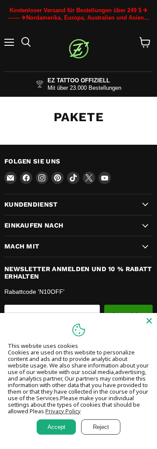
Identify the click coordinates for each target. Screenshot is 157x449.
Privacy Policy (63, 411)
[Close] (149, 320)
